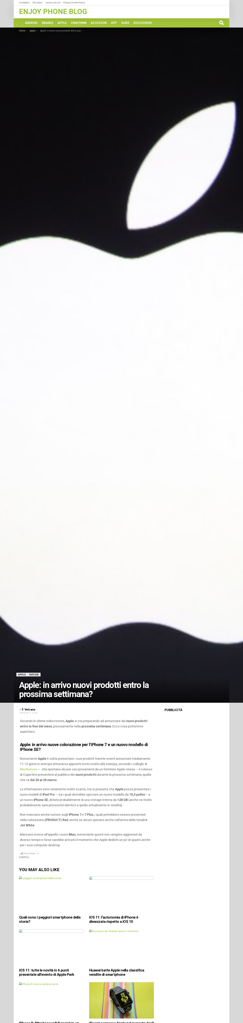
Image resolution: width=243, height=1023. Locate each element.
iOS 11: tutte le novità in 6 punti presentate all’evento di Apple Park (46, 972)
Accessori (99, 23)
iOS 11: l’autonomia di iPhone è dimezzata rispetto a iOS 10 (113, 919)
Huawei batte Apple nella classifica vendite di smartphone (116, 972)
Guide (125, 23)
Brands (47, 23)
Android (31, 23)
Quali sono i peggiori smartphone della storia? (49, 919)
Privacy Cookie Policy (74, 2)
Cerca (221, 22)
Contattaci (24, 2)
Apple (62, 23)
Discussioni (143, 23)
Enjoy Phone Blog (53, 11)
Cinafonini (78, 23)
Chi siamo (37, 2)
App (114, 23)
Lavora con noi (52, 2)
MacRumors (28, 769)
